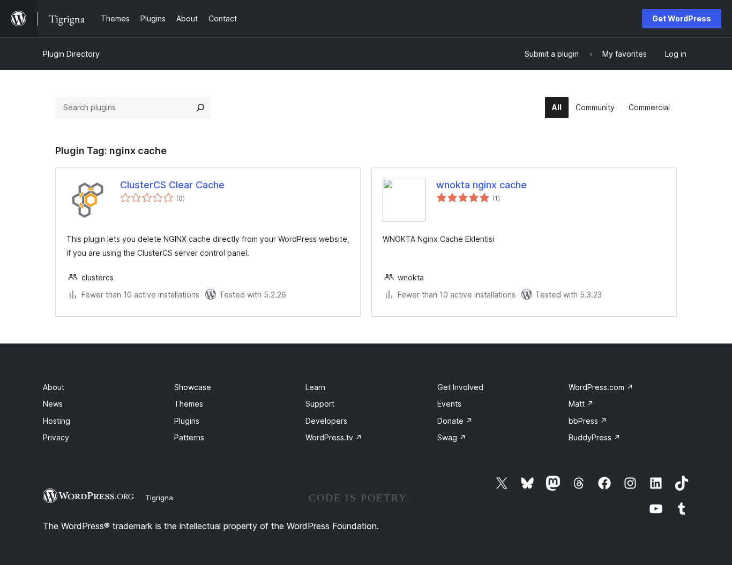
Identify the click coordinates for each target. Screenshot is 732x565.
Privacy (56, 437)
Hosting (56, 420)
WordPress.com (601, 387)
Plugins (186, 420)
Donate (455, 420)
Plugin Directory (71, 53)
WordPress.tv (333, 437)
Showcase (192, 387)
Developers (326, 420)
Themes (188, 403)
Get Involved (460, 387)
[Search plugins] (200, 107)
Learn (315, 387)
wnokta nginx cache (481, 184)
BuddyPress (595, 437)
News (53, 403)
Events (449, 403)
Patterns (189, 437)
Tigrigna (159, 497)
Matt (581, 403)
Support (319, 403)
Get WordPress (681, 18)
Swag (451, 437)
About (53, 387)
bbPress (588, 420)
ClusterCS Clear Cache (172, 184)
